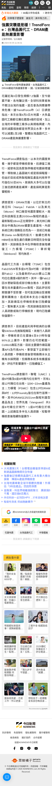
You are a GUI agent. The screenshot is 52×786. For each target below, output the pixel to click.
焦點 (3, 7)
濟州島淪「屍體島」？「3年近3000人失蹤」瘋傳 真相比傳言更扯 (42, 671)
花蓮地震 (9, 532)
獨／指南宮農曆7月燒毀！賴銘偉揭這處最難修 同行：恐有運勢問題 (26, 577)
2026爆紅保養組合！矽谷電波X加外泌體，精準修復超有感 (42, 649)
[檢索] (42, 3)
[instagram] (22, 748)
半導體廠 (43, 532)
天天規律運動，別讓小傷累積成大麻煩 (10, 600)
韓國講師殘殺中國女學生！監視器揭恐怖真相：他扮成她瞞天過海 (10, 649)
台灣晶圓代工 (26, 532)
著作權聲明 (44, 732)
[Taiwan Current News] (31, 3)
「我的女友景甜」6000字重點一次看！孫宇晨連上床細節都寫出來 (10, 577)
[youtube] (36, 748)
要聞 (18, 7)
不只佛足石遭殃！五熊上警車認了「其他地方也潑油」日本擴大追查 (42, 598)
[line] (29, 748)
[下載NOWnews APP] (36, 3)
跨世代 (48, 12)
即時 (11, 7)
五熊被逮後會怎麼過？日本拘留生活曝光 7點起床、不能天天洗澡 (26, 598)
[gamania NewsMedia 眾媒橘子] (26, 760)
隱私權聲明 (30, 732)
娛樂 (33, 7)
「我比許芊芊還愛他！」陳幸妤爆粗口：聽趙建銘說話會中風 (26, 671)
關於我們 (26, 737)
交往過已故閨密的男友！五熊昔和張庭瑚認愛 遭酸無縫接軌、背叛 (26, 649)
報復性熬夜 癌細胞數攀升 (42, 577)
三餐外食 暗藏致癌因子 (37, 627)
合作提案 (37, 737)
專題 (26, 7)
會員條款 (14, 737)
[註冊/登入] (48, 3)
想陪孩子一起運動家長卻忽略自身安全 (37, 699)
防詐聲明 (6, 732)
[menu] (49, 7)
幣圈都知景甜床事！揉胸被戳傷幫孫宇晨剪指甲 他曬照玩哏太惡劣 (13, 627)
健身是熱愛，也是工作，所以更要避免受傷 (13, 699)
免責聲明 (18, 732)
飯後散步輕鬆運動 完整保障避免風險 (10, 673)
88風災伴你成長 (31, 12)
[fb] (14, 748)
